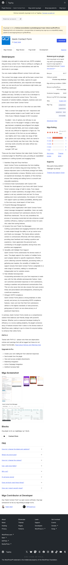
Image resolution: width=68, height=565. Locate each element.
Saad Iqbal (17, 42)
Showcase (21, 519)
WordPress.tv (40, 529)
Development (43, 50)
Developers (38, 526)
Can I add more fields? (9, 466)
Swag (54, 529)
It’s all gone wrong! (8, 477)
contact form (62, 105)
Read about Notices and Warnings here (28, 345)
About (4, 519)
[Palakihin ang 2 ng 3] (41, 378)
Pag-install (32, 50)
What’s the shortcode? (9, 455)
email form (59, 112)
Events (53, 522)
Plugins (20, 526)
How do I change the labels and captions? (16, 449)
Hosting (4, 526)
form (64, 112)
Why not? (5, 471)
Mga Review (20, 50)
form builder (62, 115)
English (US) (62, 101)
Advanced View (52, 121)
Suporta (63, 50)
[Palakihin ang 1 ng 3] (20, 378)
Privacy (4, 529)
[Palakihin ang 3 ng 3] (41, 406)
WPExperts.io (30, 507)
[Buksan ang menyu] (65, 2)
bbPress (5, 541)
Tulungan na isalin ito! (48, 13)
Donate (54, 526)
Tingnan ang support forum (56, 172)
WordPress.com (8, 535)
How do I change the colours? (12, 460)
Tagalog (8, 552)
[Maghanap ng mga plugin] (20, 19)
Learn (37, 519)
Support (37, 522)
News (3, 522)
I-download (61, 40)
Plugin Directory (6, 8)
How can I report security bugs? (12, 488)
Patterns (21, 529)
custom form (62, 108)
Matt (4, 538)
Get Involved (55, 519)
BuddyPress (6, 544)
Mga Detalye (8, 50)
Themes (21, 522)
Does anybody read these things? (13, 482)
